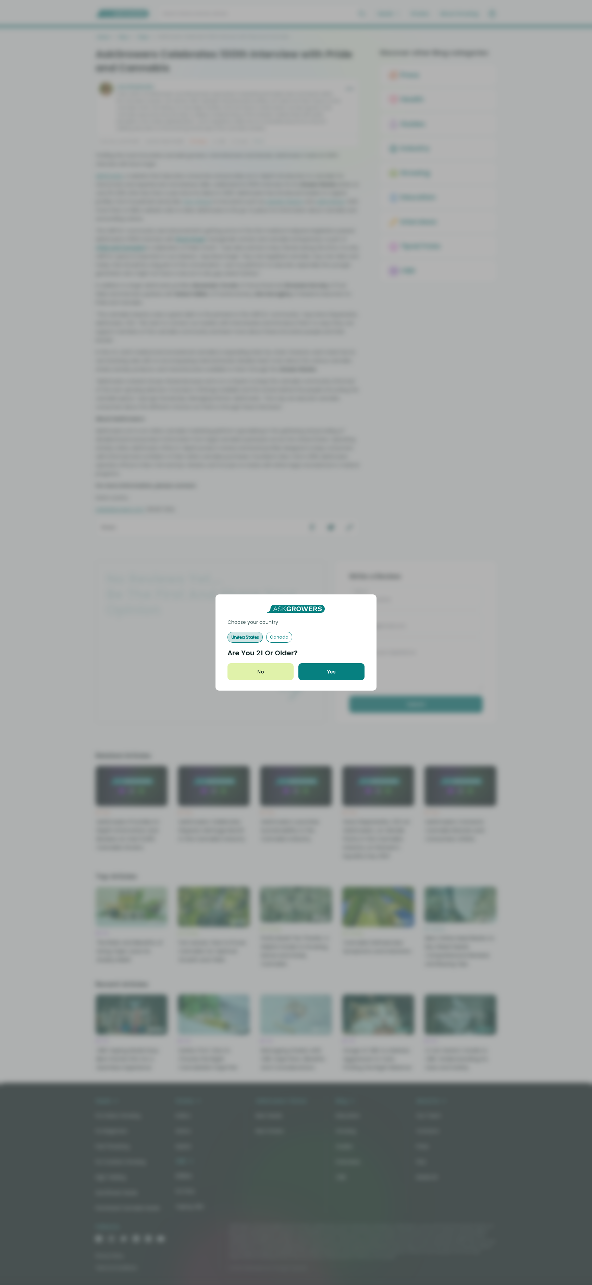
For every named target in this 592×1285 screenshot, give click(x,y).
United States (245, 637)
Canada (279, 637)
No (260, 671)
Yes (331, 671)
